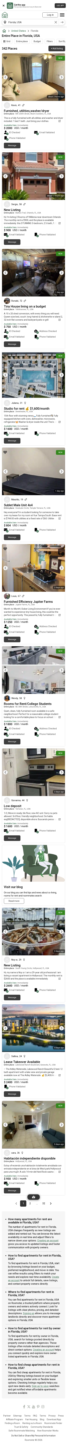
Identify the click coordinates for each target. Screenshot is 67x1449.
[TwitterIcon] (28, 1407)
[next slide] (59, 77)
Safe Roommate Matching (22, 1430)
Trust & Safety (21, 1427)
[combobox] (30, 22)
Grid (8, 41)
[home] (5, 31)
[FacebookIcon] (24, 1407)
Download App (54, 1419)
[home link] (5, 15)
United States (18, 30)
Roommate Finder (53, 1423)
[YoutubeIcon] (33, 1407)
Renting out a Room (32, 1423)
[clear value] (56, 22)
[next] (62, 22)
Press (61, 1415)
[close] (3, 5)
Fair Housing (31, 1419)
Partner (7, 1415)
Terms (27, 1415)
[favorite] (5, 58)
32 (44, 1203)
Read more (14, 901)
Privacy (52, 1415)
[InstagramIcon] (43, 1407)
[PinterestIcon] (38, 1407)
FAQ (35, 1415)
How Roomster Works (47, 1430)
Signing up (28, 1313)
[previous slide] (7, 77)
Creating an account (47, 1240)
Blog (42, 1419)
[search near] (5, 22)
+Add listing (57, 48)
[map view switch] (33, 1197)
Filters (50, 41)
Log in (50, 14)
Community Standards (42, 1427)
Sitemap (17, 1415)
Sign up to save (40, 1386)
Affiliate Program (14, 1419)
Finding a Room (12, 1423)
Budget (37, 41)
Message (12, 145)
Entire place (22, 41)
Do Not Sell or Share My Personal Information (33, 1435)
